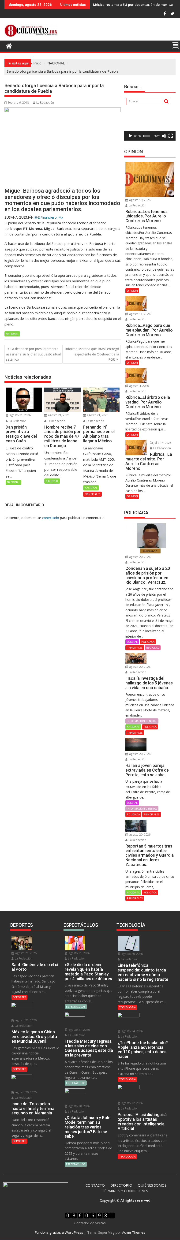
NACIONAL (12, 334)
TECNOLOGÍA (127, 1007)
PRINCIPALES (92, 494)
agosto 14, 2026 (132, 1031)
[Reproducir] (130, 136)
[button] (150, 126)
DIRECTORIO (121, 1185)
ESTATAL (132, 641)
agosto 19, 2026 (139, 200)
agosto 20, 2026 (139, 557)
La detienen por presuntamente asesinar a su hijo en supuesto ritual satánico (33, 354)
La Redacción (45, 103)
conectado (50, 517)
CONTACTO (95, 1185)
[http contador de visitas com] (90, 1217)
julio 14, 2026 (162, 443)
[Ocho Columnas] (9, 45)
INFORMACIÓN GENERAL (142, 721)
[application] (150, 126)
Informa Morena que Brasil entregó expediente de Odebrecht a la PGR (92, 354)
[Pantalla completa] (170, 136)
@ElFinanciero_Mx (48, 217)
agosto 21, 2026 (20, 415)
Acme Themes (133, 1232)
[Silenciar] (164, 136)
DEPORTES (19, 997)
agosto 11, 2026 (139, 314)
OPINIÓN (132, 290)
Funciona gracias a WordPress (59, 1232)
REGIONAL (152, 647)
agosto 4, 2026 (138, 386)
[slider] (146, 136)
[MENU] (175, 45)
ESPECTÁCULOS (75, 1006)
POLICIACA (147, 641)
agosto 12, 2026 (132, 1103)
